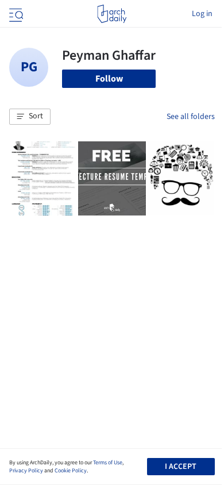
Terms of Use (107, 463)
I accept (180, 466)
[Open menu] (15, 14)
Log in (202, 14)
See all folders (191, 116)
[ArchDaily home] (111, 14)
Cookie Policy (71, 471)
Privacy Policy (26, 471)
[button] (30, 117)
